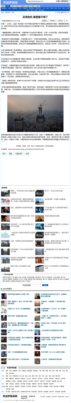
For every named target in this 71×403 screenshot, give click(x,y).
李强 (25, 279)
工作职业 (45, 378)
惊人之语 (21, 376)
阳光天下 (51, 391)
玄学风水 (40, 378)
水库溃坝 (38, 277)
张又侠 (63, 277)
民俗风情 (8, 389)
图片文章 (59, 381)
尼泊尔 (28, 281)
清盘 (10, 153)
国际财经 (38, 8)
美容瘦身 (8, 381)
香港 (15, 24)
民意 (53, 376)
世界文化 (25, 381)
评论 (12, 6)
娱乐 (28, 6)
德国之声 (33, 146)
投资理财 (19, 381)
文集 (29, 376)
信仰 (36, 10)
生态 (28, 10)
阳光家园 (57, 391)
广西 (12, 277)
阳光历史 (40, 391)
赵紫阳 (13, 281)
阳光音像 (63, 391)
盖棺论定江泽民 (16, 391)
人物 (43, 8)
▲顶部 (67, 396)
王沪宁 (21, 279)
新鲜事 (23, 6)
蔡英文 (8, 281)
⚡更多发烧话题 (8, 274)
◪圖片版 (63, 12)
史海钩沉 (17, 378)
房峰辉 (66, 279)
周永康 (18, 281)
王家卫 (23, 281)
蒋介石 (45, 279)
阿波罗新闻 (10, 2)
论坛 (33, 6)
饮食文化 (11, 386)
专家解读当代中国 (25, 391)
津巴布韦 (56, 279)
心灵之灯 (28, 378)
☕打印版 (57, 12)
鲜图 (13, 389)
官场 (55, 8)
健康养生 (11, 378)
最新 (4, 8)
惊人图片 (8, 391)
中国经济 (25, 8)
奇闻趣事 (45, 386)
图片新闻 (11, 373)
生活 (17, 6)
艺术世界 (63, 378)
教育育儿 (51, 378)
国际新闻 (31, 8)
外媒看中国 (15, 376)
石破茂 (30, 279)
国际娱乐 (34, 383)
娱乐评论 (40, 383)
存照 (50, 376)
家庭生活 (23, 378)
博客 (38, 6)
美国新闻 (14, 8)
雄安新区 (39, 279)
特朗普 (10, 279)
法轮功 (5, 279)
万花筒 (51, 386)
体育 (67, 8)
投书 (43, 376)
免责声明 (54, 396)
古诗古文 (14, 381)
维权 (63, 8)
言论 (10, 376)
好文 (40, 376)
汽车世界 (28, 386)
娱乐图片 (51, 383)
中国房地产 (27, 26)
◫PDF (68, 12)
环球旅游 (61, 386)
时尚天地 (40, 386)
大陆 (20, 8)
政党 (33, 376)
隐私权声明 (61, 396)
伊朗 (4, 277)
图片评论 (58, 376)
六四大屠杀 (56, 277)
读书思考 (31, 381)
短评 (36, 376)
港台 (32, 10)
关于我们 (42, 396)
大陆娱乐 (11, 383)
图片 (41, 10)
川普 (19, 277)
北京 (2, 35)
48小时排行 (7, 289)
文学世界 (48, 381)
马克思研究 (34, 391)
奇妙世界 (56, 386)
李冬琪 (24, 146)
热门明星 (23, 383)
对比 (46, 376)
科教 (51, 8)
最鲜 (7, 386)
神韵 (16, 277)
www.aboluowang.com (35, 1)
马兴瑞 (24, 277)
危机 (27, 153)
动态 (26, 376)
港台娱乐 (28, 383)
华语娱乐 (17, 383)
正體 (58, 1)
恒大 (45, 24)
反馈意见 (48, 396)
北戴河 (50, 279)
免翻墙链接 (64, 1)
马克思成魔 (30, 277)
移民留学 (34, 386)
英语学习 (36, 381)
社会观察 (23, 386)
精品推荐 (45, 383)
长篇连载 (54, 381)
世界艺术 (42, 381)
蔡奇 (4, 281)
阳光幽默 (46, 391)
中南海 (5, 59)
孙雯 (34, 279)
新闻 (8, 6)
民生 (59, 8)
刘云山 (61, 279)
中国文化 (57, 378)
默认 (67, 20)
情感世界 (17, 386)
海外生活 (34, 378)
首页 (3, 6)
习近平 (60, 81)
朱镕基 (8, 277)
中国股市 (16, 279)
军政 (9, 8)
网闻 (47, 8)
